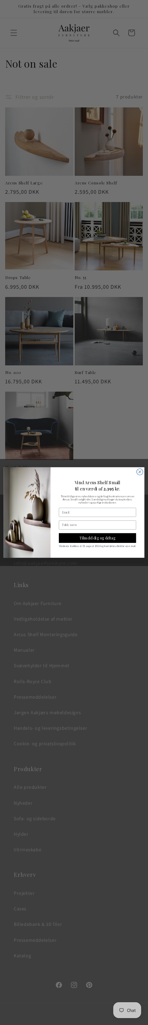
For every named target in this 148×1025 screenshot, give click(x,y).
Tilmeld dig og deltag (97, 537)
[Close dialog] (140, 472)
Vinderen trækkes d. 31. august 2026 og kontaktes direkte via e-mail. (97, 546)
